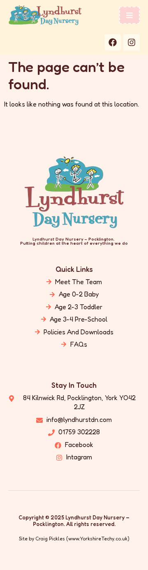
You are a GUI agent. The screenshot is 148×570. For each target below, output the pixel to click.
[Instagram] (131, 42)
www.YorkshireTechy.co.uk (97, 538)
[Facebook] (112, 42)
